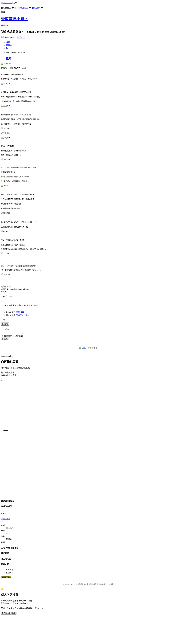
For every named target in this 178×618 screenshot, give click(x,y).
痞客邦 (18, 305)
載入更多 (5, 324)
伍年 (9, 58)
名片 (8, 48)
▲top (3, 319)
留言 (23, 305)
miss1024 (4, 292)
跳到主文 (5, 26)
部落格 (9, 45)
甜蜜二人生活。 (23, 315)
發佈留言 (5, 339)
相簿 (8, 42)
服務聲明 (112, 584)
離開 (13, 613)
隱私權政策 (103, 584)
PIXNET (71, 584)
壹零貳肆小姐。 (14, 19)
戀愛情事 (20, 312)
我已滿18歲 (6, 613)
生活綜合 (21, 38)
